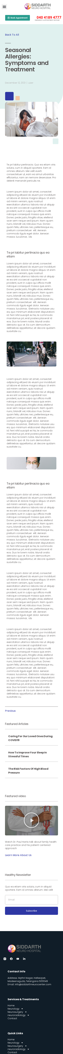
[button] (4, 6)
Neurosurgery (15, 1012)
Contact (12, 1018)
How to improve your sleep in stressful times (27, 754)
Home (11, 1005)
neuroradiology (17, 1015)
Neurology (13, 1008)
